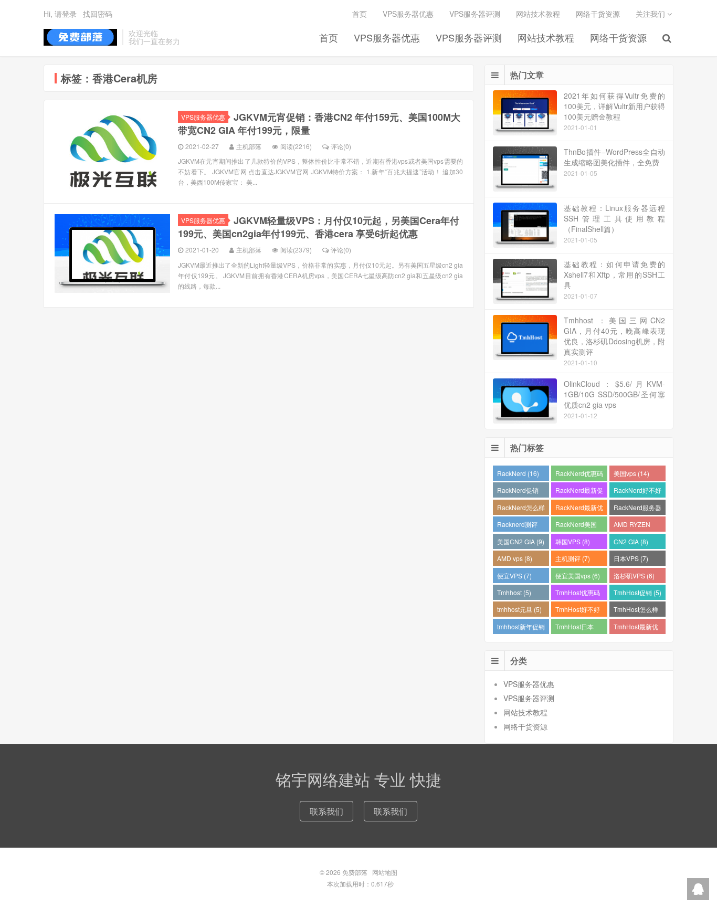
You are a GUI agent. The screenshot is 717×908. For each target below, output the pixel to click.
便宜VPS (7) (514, 575)
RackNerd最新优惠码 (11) (579, 509)
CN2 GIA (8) (631, 541)
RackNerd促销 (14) (518, 491)
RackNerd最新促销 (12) (579, 491)
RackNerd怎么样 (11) (521, 509)
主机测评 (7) (572, 558)
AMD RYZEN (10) (632, 526)
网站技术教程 (546, 37)
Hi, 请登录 (60, 13)
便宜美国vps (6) (577, 575)
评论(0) (341, 146)
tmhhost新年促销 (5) (521, 628)
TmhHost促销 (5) (637, 592)
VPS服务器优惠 (387, 37)
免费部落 (80, 37)
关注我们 (651, 13)
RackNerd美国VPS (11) (576, 526)
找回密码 (97, 13)
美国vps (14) (631, 473)
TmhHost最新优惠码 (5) (636, 628)
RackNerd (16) (518, 473)
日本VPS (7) (631, 558)
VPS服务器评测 (469, 37)
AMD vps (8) (514, 558)
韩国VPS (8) (572, 541)
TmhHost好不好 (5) (577, 611)
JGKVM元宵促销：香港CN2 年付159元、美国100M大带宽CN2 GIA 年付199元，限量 (319, 123)
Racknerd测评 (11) (517, 526)
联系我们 (326, 811)
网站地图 (384, 872)
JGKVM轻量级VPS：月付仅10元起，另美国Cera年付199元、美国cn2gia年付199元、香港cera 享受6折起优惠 (318, 227)
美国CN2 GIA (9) (520, 541)
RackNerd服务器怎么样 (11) (637, 509)
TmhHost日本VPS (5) (574, 628)
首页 (328, 37)
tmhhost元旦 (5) (519, 609)
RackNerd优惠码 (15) (579, 475)
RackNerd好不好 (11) (637, 491)
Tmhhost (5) (514, 592)
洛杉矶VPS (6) (634, 575)
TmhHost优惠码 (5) (577, 594)
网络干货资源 (618, 37)
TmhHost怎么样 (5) (636, 611)
